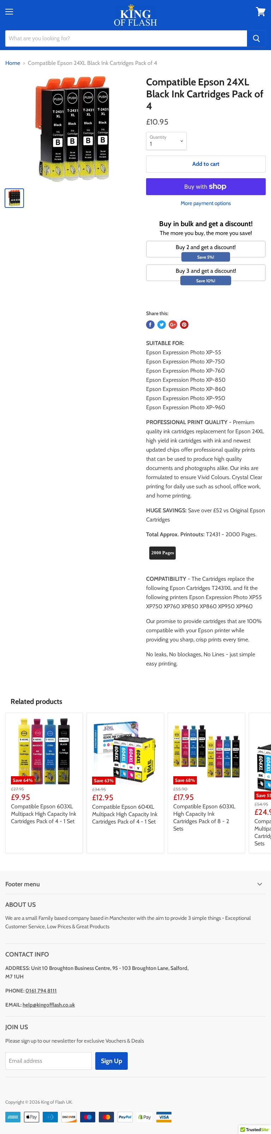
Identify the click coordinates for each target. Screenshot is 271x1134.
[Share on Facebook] (150, 324)
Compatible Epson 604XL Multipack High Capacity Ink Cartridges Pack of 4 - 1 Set (124, 814)
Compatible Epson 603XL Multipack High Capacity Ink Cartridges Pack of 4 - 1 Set (43, 814)
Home (12, 63)
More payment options (206, 203)
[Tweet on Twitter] (161, 324)
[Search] (256, 38)
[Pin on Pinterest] (184, 324)
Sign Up (111, 1061)
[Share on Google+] (173, 324)
